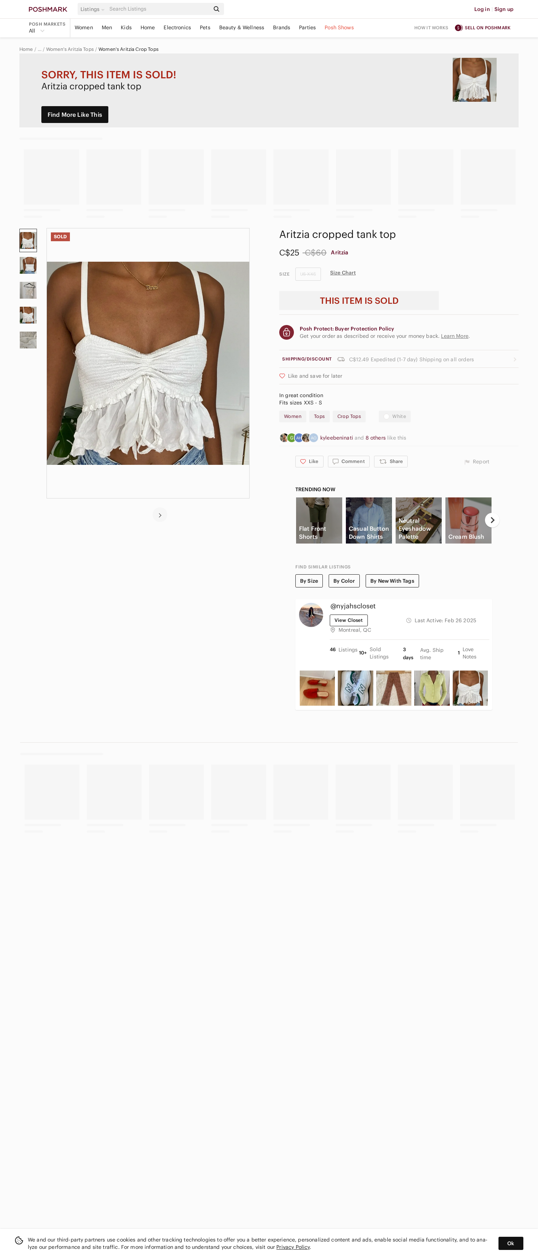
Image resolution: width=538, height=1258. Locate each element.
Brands (281, 27)
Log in (482, 9)
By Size (309, 581)
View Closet (349, 620)
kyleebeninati (337, 437)
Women (84, 27)
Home (148, 27)
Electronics (177, 27)
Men (107, 27)
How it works (431, 27)
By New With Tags (392, 581)
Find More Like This (75, 114)
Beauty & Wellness (242, 27)
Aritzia (339, 252)
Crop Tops (349, 416)
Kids (126, 27)
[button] (94, 9)
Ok (510, 1243)
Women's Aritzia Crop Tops (128, 49)
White (399, 416)
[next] (160, 514)
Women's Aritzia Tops (70, 49)
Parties (307, 27)
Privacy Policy (293, 1247)
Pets (205, 27)
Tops (319, 416)
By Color (344, 581)
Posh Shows (339, 27)
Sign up (503, 9)
